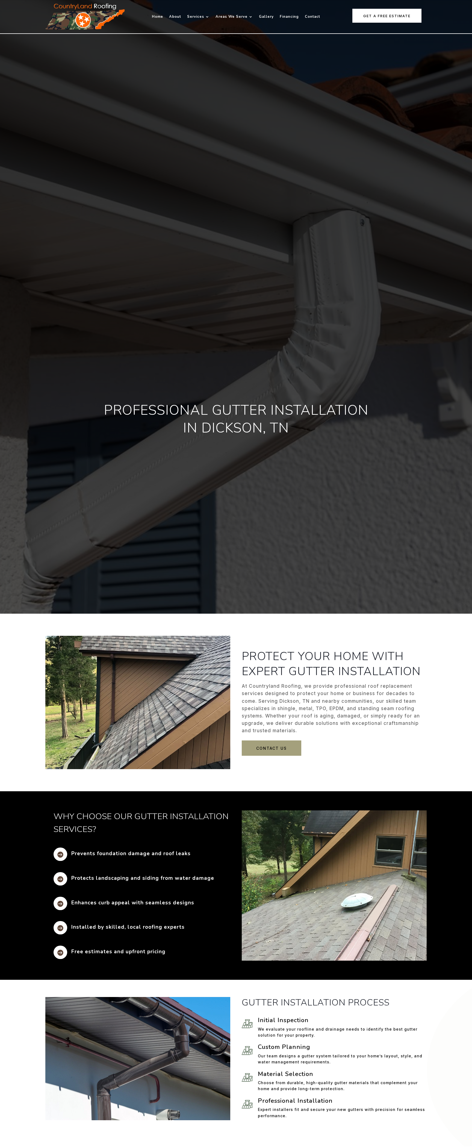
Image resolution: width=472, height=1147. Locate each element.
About (175, 17)
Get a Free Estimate (387, 16)
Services (195, 17)
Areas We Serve (231, 17)
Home (157, 17)
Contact (312, 17)
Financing (289, 17)
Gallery (266, 17)
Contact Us (271, 748)
